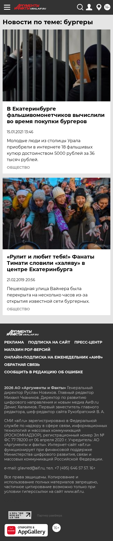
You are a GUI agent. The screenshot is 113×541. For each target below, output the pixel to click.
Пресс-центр (88, 342)
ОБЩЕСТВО (18, 167)
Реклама (14, 342)
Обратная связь (22, 364)
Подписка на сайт (49, 342)
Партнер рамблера (49, 515)
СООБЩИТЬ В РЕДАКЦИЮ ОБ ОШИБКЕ (43, 372)
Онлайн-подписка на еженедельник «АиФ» (53, 357)
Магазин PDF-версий (27, 349)
